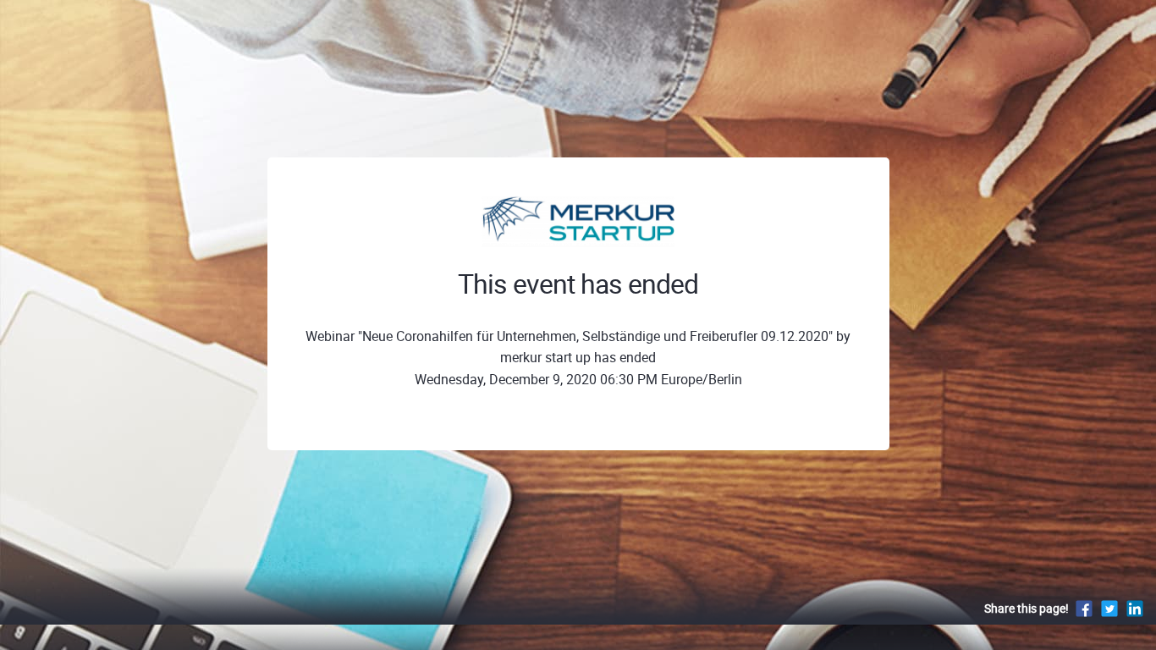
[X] (1109, 608)
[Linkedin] (1134, 608)
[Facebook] (1084, 608)
